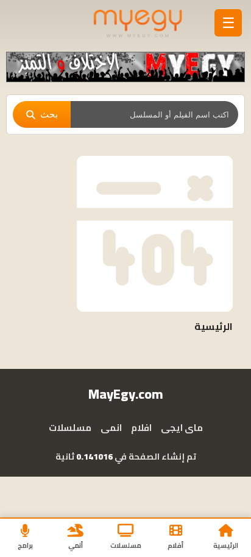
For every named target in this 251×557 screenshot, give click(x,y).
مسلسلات (70, 427)
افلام (141, 427)
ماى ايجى (182, 427)
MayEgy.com (125, 394)
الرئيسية (213, 326)
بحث (49, 114)
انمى (111, 427)
